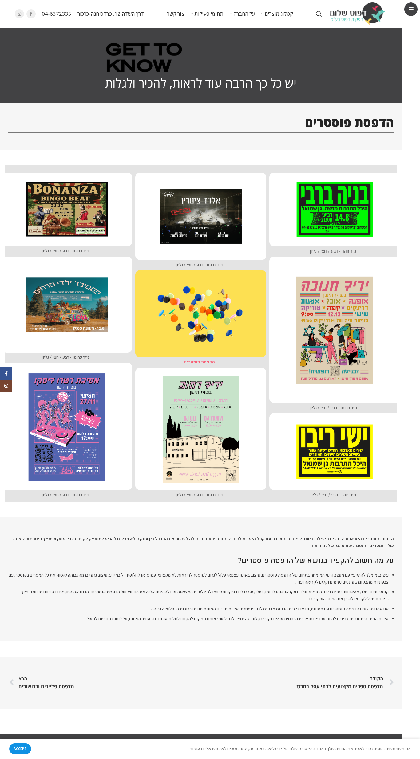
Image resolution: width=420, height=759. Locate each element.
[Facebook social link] (31, 13)
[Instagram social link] (19, 13)
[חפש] (319, 14)
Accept (20, 748)
